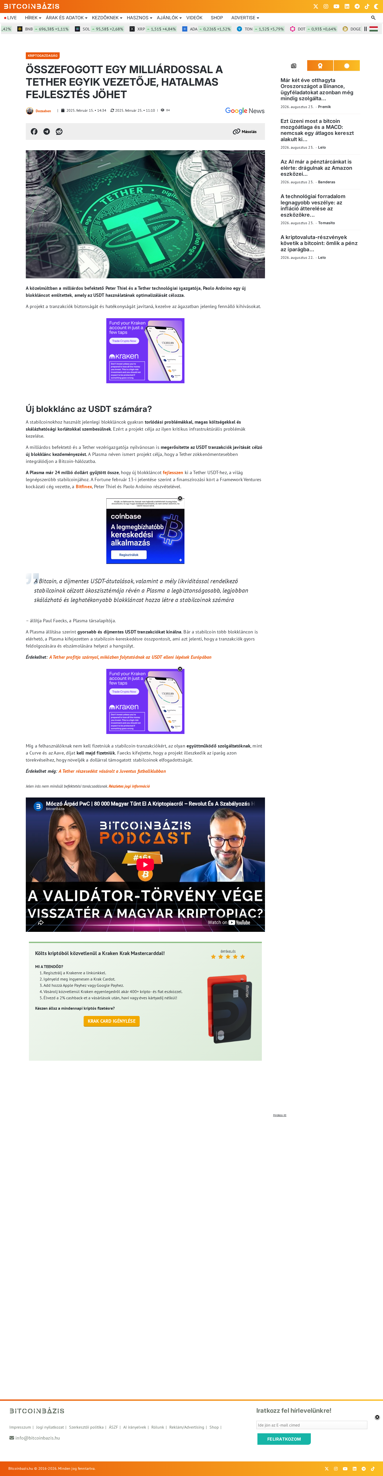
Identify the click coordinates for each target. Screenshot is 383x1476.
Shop (217, 17)
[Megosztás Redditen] (59, 131)
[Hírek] (245, 111)
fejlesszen (173, 472)
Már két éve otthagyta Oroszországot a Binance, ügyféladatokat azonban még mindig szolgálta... (317, 89)
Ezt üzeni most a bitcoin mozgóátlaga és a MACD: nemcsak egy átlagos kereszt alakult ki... (317, 130)
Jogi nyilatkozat (50, 1427)
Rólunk (157, 1427)
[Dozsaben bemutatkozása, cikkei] (30, 111)
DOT (292, 29)
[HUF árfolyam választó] (373, 29)
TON (238, 29)
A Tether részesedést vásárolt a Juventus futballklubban (112, 771)
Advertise (243, 17)
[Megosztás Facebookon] (34, 131)
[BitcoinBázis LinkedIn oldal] (347, 6)
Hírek (31, 17)
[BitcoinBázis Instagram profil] (326, 6)
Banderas (326, 182)
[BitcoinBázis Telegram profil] (357, 6)
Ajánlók (167, 17)
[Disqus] (191, 1185)
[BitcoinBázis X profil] (315, 6)
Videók (194, 17)
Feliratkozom (284, 1439)
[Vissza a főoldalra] (31, 5)
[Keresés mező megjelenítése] (374, 18)
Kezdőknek (105, 17)
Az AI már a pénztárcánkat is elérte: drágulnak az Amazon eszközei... (316, 168)
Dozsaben (43, 111)
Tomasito (326, 223)
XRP (131, 29)
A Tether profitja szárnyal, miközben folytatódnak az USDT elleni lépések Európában (130, 657)
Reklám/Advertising (186, 1427)
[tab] (294, 65)
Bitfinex (84, 486)
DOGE (346, 29)
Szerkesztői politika (86, 1427)
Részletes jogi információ (129, 786)
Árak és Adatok (65, 17)
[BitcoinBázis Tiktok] (367, 6)
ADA (185, 29)
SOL (77, 29)
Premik (324, 106)
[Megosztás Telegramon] (46, 131)
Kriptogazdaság (43, 56)
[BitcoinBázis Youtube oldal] (336, 6)
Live (12, 17)
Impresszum (20, 1427)
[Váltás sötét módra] (376, 6)
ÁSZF (113, 1427)
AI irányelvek (134, 1427)
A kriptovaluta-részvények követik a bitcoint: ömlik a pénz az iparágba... (319, 243)
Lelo (322, 147)
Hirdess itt (279, 1115)
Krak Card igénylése (111, 1021)
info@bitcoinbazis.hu (37, 1438)
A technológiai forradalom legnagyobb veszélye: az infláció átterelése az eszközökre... (313, 205)
